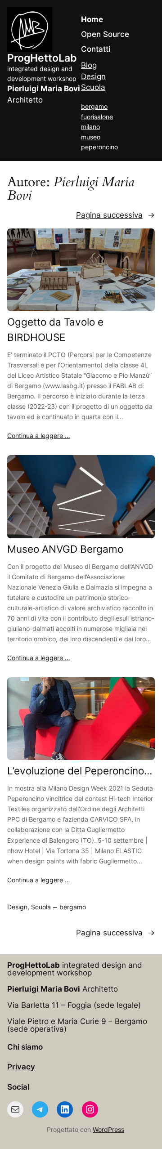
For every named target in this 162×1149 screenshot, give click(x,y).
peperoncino (99, 147)
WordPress (108, 1129)
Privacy (21, 1066)
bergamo (94, 106)
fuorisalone (97, 117)
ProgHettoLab (42, 58)
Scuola (93, 87)
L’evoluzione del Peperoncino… (80, 771)
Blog (89, 65)
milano (90, 126)
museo (90, 137)
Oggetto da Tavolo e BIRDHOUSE (55, 329)
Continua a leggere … (38, 435)
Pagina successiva (115, 214)
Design (93, 76)
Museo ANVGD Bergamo (65, 549)
